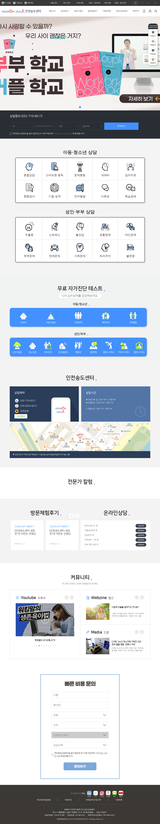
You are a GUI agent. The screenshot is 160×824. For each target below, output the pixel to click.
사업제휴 (118, 800)
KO (136, 3)
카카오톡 (24, 411)
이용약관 (68, 800)
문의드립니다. (90, 526)
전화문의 (153, 63)
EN (142, 3)
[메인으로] (13, 11)
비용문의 (153, 45)
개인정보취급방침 (43, 800)
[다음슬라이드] (77, 515)
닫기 (14, 35)
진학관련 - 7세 (91, 540)
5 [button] (43, 645)
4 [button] (41, 645)
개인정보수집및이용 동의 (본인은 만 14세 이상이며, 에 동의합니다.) (49, 134)
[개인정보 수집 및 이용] (63, 134)
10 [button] (55, 645)
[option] (80, 63)
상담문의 (88, 535)
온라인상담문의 (122, 11)
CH (148, 3)
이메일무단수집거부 (93, 800)
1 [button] (77, 107)
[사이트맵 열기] (144, 11)
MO (155, 3)
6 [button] (46, 645)
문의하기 (121, 126)
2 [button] (80, 107)
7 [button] (48, 645)
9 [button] (53, 645)
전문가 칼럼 (78, 11)
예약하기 (136, 11)
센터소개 (52, 11)
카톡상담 (153, 54)
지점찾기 (153, 36)
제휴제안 (30, 3)
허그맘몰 (8, 3)
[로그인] (150, 11)
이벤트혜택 (107, 11)
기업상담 (19, 3)
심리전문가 (65, 11)
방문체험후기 (93, 11)
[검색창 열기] (156, 11)
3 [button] (83, 107)
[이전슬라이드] (71, 515)
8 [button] (50, 645)
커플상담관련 (90, 530)
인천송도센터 (33, 11)
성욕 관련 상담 (91, 544)
